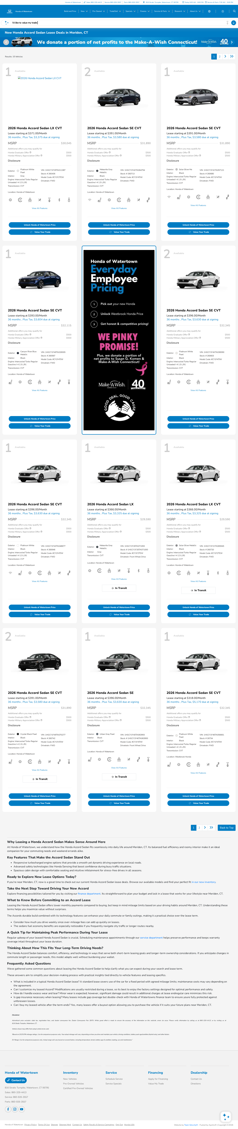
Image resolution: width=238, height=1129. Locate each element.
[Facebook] (8, 1109)
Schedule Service (114, 1078)
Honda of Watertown (14, 1124)
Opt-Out (119, 1124)
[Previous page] (6, 42)
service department (151, 937)
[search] (234, 11)
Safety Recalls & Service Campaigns (98, 1124)
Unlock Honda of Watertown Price (40, 225)
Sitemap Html (65, 1124)
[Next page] (232, 42)
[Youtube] (21, 1109)
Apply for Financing (158, 1078)
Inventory (70, 1072)
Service (111, 1072)
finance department (89, 894)
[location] (144, 2)
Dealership (199, 1072)
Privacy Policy (30, 1124)
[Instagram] (15, 1109)
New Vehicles (70, 1078)
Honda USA (129, 1124)
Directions (196, 1083)
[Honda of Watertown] (19, 11)
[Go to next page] (225, 57)
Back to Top (226, 828)
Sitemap (54, 1124)
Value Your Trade (42, 232)
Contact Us (18, 1080)
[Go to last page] (232, 57)
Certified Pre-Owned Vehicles (78, 1088)
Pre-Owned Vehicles (73, 1083)
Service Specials (114, 1083)
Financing (155, 1072)
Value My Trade (156, 1083)
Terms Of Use (44, 1124)
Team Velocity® (191, 1125)
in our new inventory (203, 882)
